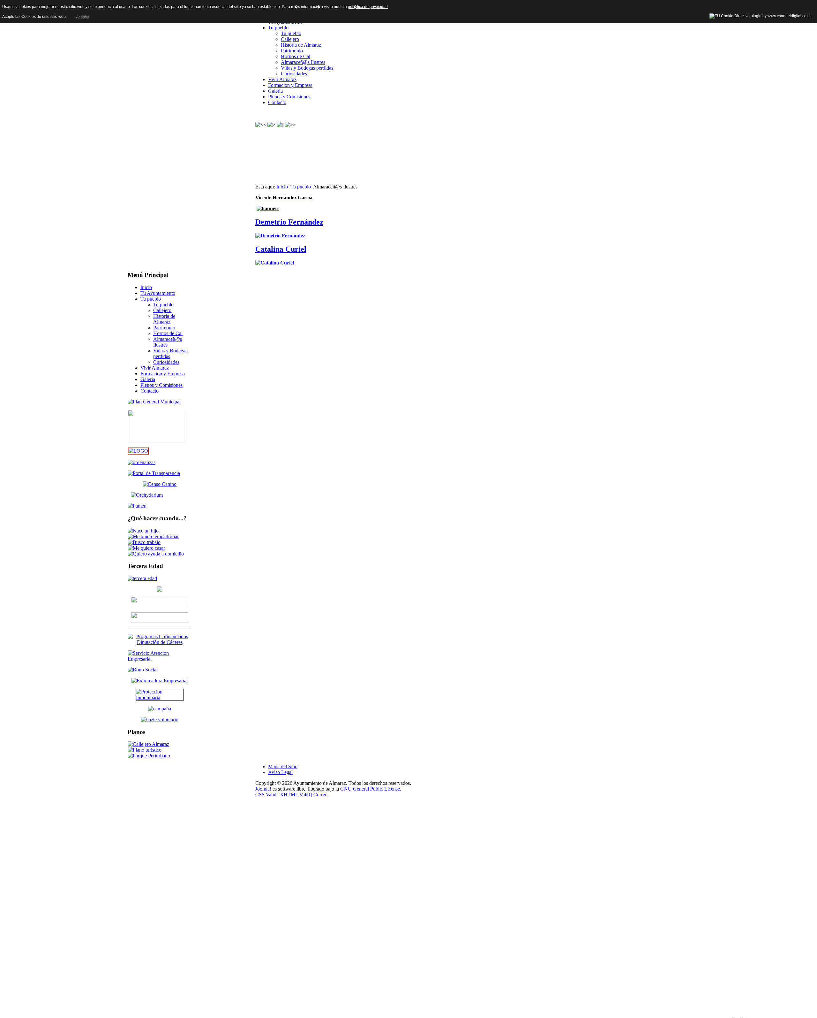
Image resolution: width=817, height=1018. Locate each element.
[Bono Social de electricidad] (143, 669)
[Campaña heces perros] (159, 708)
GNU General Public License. (370, 789)
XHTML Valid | (296, 794)
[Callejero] (148, 744)
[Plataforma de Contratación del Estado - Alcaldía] (159, 605)
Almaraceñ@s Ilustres (303, 62)
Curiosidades (294, 73)
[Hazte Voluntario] (159, 719)
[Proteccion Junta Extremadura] (159, 695)
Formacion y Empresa (290, 85)
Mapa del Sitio (282, 766)
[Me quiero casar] (146, 548)
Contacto (277, 102)
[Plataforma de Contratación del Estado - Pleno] (159, 617)
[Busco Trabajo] (144, 542)
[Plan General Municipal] (154, 401)
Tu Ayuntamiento (157, 293)
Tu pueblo (278, 27)
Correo (320, 794)
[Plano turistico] (144, 750)
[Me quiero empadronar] (153, 536)
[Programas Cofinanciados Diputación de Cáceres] (159, 642)
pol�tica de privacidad (368, 6)
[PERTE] (138, 451)
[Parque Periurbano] (149, 755)
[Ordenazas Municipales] (141, 462)
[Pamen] (137, 506)
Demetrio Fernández (289, 222)
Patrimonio (292, 50)
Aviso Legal (280, 772)
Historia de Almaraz (301, 45)
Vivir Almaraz (282, 79)
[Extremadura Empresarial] (159, 680)
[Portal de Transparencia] (154, 473)
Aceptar (82, 16)
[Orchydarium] (159, 495)
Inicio (282, 186)
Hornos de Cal (295, 56)
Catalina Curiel (280, 249)
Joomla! (263, 789)
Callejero (290, 39)
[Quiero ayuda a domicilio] (156, 553)
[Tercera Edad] (142, 578)
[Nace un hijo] (143, 530)
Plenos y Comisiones (289, 96)
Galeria (275, 91)
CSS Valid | (267, 794)
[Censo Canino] (159, 484)
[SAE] (159, 659)
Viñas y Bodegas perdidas (307, 68)
